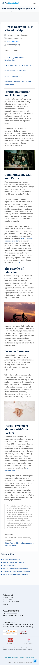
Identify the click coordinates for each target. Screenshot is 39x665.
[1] (19, 262)
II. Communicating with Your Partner (17, 65)
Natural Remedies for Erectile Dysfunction (15, 574)
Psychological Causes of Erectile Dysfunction (16, 571)
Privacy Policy (15, 657)
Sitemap (32, 657)
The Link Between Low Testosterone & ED (15, 568)
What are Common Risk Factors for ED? (15, 562)
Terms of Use (8, 657)
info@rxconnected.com (15, 615)
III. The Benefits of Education (15, 71)
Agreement (27, 657)
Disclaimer (21, 657)
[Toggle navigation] (34, 3)
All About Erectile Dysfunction (11, 559)
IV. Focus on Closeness (13, 76)
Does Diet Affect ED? (9, 565)
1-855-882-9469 (11, 613)
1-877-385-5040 (13, 611)
